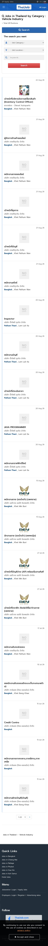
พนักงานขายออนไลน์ (14, 174)
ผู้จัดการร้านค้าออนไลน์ (14, 138)
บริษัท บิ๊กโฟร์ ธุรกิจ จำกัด (15, 322)
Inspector (9, 318)
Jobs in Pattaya (8, 863)
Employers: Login (9, 895)
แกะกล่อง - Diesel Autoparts (17, 105)
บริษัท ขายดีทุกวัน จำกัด (14, 141)
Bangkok (8, 108)
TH (41, 2)
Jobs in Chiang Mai (9, 859)
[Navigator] (3, 7)
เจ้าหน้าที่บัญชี (10, 246)
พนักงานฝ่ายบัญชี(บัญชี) (16, 797)
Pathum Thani (10, 325)
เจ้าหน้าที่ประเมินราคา (14, 391)
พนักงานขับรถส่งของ (14, 647)
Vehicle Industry (26, 834)
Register (21, 895)
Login (43, 7)
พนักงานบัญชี (10, 354)
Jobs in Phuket (8, 866)
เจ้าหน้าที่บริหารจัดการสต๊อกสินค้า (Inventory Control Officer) (20, 100)
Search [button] (25, 30)
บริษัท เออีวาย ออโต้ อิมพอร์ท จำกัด (19, 502)
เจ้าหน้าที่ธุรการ (11, 210)
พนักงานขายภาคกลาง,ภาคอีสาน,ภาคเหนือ (22, 760)
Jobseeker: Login (9, 889)
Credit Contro (11, 722)
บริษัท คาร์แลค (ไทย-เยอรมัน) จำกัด (19, 689)
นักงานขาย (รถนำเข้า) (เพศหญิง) (20, 535)
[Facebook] (24, 918)
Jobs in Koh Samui (9, 873)
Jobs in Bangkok (8, 856)
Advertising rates (34, 895)
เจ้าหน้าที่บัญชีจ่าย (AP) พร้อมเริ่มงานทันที (24, 571)
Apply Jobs (8, 1)
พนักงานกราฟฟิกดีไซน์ (15, 463)
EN (45, 2)
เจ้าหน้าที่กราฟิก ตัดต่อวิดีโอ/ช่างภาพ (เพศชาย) (21, 609)
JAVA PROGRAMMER (15, 427)
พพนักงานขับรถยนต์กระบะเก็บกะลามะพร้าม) (24, 685)
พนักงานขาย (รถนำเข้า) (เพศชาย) (20, 499)
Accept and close (25, 936)
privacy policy (23, 930)
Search (24, 65)
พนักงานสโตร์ (10, 282)
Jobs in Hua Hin (8, 870)
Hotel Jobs (6, 877)
